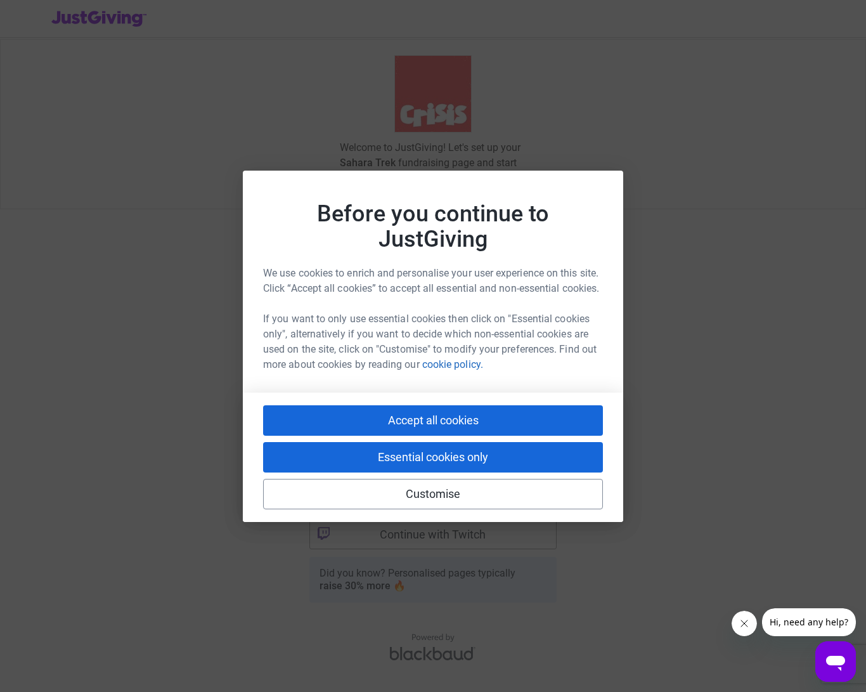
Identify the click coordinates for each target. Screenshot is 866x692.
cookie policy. (452, 364)
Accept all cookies (433, 420)
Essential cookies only (433, 457)
